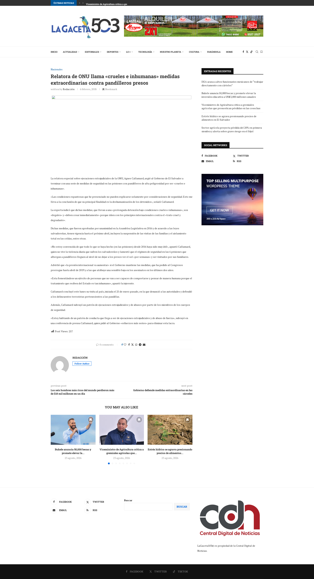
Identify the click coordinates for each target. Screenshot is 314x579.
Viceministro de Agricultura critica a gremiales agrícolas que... (121, 451)
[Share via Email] (144, 344)
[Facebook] (243, 52)
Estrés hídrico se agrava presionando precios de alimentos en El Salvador (229, 118)
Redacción (69, 89)
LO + (128, 51)
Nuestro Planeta (170, 51)
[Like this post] (125, 344)
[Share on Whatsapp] (136, 344)
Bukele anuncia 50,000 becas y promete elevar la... (73, 451)
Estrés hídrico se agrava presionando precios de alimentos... (170, 451)
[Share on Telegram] (140, 344)
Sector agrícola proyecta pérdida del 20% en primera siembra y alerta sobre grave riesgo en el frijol (232, 129)
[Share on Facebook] (129, 344)
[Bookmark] (261, 52)
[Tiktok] (251, 52)
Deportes (112, 51)
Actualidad (70, 51)
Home (229, 51)
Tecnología (145, 51)
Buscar (128, 500)
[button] (79, 3)
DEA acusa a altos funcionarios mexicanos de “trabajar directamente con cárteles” (232, 83)
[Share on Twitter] (132, 344)
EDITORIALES (92, 51)
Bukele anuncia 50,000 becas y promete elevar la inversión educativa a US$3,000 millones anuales (229, 94)
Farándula (214, 51)
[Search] (257, 52)
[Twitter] (247, 52)
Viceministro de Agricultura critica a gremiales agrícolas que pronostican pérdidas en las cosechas (231, 106)
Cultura (194, 51)
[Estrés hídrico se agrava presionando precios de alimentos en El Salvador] (170, 430)
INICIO (54, 51)
